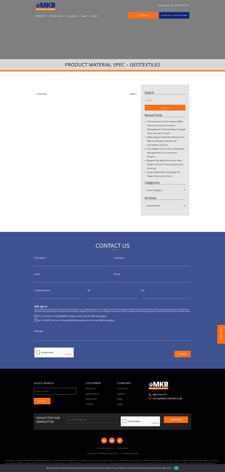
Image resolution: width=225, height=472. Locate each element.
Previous (41, 93)
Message (39, 331)
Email (37, 274)
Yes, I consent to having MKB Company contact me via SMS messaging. (72, 316)
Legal (120, 404)
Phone (118, 274)
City (143, 290)
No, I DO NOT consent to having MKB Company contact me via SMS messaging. (76, 320)
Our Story (122, 388)
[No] (221, 468)
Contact (94, 16)
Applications (56, 16)
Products (40, 16)
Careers (121, 393)
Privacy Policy (122, 448)
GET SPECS (142, 15)
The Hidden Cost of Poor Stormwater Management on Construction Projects (166, 152)
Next (133, 93)
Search (165, 108)
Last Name (120, 258)
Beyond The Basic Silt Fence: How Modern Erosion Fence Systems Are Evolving (165, 164)
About (85, 16)
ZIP (90, 290)
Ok (176, 468)
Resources (72, 16)
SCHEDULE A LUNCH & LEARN (174, 15)
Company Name (43, 290)
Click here (167, 311)
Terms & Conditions (105, 448)
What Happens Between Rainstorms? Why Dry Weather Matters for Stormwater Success (165, 141)
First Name (40, 258)
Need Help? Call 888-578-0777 (173, 5)
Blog (119, 398)
